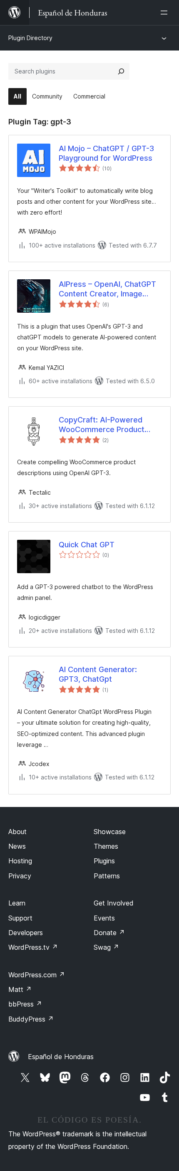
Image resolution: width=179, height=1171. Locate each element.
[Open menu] (165, 12)
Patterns (107, 876)
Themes (106, 846)
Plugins (104, 861)
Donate (109, 932)
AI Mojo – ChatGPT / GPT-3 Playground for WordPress (106, 153)
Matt (20, 989)
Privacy (19, 876)
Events (104, 918)
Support (20, 918)
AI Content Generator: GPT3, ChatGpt (98, 674)
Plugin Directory (30, 37)
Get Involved (114, 903)
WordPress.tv (33, 947)
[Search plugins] (121, 71)
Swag (106, 947)
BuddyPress (31, 1019)
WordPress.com (36, 975)
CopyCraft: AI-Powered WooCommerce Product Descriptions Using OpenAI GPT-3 (106, 425)
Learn (16, 903)
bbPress (25, 1004)
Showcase (110, 831)
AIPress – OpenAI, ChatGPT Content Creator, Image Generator (107, 289)
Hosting (20, 861)
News (17, 846)
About (17, 831)
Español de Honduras (61, 1056)
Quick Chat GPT (86, 544)
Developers (25, 932)
